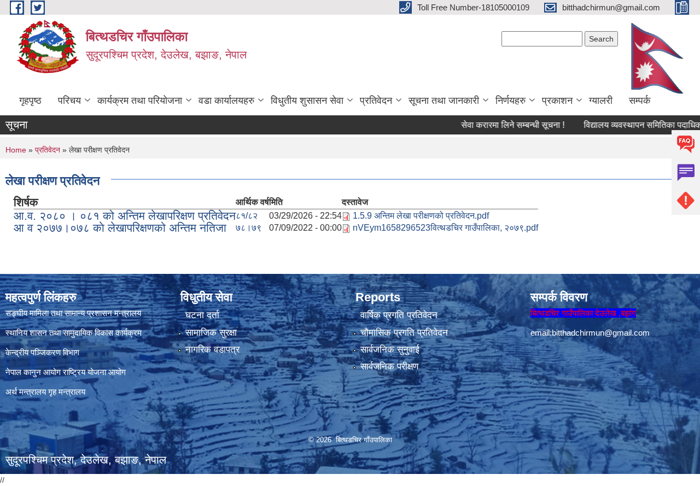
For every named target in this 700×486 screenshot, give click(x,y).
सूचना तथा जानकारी (444, 100)
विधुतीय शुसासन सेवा (307, 100)
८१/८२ (247, 215)
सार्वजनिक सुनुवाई (389, 349)
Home (15, 149)
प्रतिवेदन (376, 100)
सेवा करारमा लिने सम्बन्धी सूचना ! (497, 125)
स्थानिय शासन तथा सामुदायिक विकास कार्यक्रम (73, 332)
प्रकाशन (557, 100)
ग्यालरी (600, 100)
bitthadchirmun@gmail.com (601, 332)
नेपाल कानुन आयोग (33, 372)
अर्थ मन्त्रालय (25, 391)
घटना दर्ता (202, 315)
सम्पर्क (639, 100)
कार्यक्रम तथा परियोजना (139, 100)
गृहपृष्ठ (30, 100)
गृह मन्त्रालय (66, 391)
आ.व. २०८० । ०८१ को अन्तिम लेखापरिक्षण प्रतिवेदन (125, 215)
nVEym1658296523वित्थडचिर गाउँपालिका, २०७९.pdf (445, 227)
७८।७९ (248, 227)
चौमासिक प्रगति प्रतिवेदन (404, 332)
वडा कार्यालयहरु (226, 100)
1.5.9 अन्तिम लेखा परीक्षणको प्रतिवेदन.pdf (421, 215)
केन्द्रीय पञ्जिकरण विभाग (42, 352)
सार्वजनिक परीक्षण (389, 366)
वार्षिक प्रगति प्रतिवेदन (399, 315)
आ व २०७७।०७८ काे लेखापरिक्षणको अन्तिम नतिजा (120, 227)
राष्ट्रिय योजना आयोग (94, 372)
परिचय (69, 100)
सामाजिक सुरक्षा (211, 332)
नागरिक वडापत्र (212, 349)
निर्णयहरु (510, 100)
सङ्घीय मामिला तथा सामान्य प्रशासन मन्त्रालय (73, 313)
